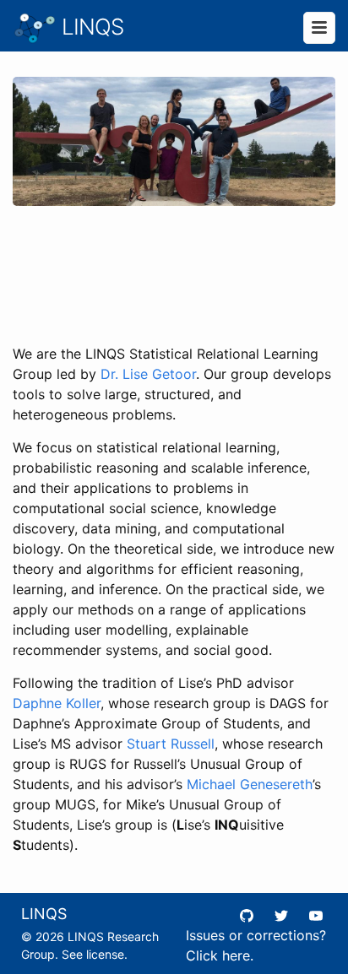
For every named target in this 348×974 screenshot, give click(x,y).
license (105, 954)
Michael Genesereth (250, 784)
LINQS (90, 27)
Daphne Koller (57, 703)
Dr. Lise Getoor (148, 373)
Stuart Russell (171, 743)
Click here (218, 955)
